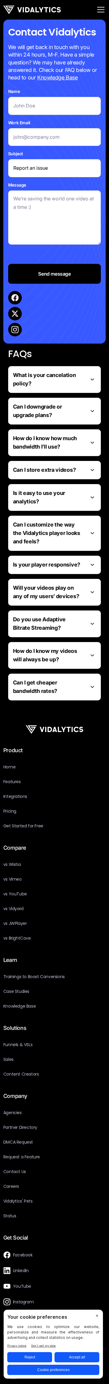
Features (12, 782)
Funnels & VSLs (17, 1045)
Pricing (9, 811)
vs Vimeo (12, 879)
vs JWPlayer (15, 923)
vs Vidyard (13, 909)
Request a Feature (21, 1157)
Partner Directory (20, 1127)
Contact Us (14, 1172)
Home (9, 767)
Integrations (15, 796)
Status (9, 1216)
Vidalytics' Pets (18, 1201)
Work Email (19, 122)
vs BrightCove (17, 938)
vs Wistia (12, 864)
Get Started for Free (23, 826)
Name (14, 91)
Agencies (12, 1113)
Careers (11, 1186)
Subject (15, 153)
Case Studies (16, 991)
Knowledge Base (57, 77)
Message (17, 184)
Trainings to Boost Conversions (34, 977)
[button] (100, 9)
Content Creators (21, 1074)
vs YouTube (15, 894)
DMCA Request (18, 1142)
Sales (8, 1059)
